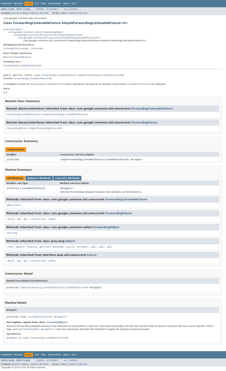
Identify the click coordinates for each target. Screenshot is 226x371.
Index (66, 3)
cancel (10, 219)
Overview (6, 3)
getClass (45, 246)
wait (93, 246)
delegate (65, 188)
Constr (34, 13)
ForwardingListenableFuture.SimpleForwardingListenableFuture (81, 75)
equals (20, 246)
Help (73, 3)
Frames (40, 9)
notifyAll (83, 246)
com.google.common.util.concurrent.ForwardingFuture (45, 35)
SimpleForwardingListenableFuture (81, 159)
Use (37, 3)
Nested (16, 13)
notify (70, 246)
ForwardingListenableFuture (20, 65)
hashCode (58, 246)
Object (70, 241)
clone (9, 246)
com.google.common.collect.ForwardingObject (35, 32)
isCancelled (37, 219)
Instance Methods (39, 178)
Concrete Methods (67, 178)
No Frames (52, 9)
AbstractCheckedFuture (17, 57)
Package (18, 3)
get (19, 219)
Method (44, 13)
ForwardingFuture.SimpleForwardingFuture (32, 128)
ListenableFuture (13, 48)
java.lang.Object (12, 29)
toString (11, 233)
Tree (43, 3)
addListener (13, 205)
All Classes (71, 9)
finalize (31, 246)
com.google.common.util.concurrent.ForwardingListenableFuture (56, 37)
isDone (51, 219)
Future (35, 48)
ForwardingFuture (144, 122)
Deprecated (54, 3)
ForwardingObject (106, 227)
